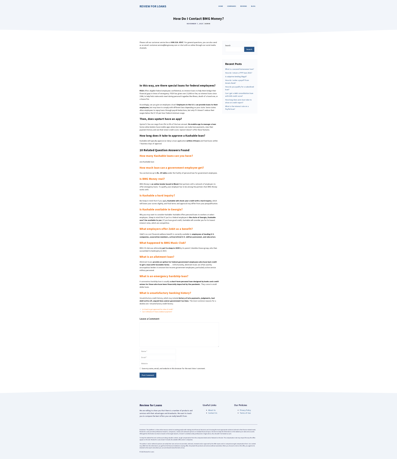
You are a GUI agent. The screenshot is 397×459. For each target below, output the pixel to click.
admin (207, 24)
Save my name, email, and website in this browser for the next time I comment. (173, 368)
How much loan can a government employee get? (172, 167)
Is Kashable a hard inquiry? (157, 195)
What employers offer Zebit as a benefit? (166, 229)
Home (220, 6)
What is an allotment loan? (157, 257)
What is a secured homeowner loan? (239, 69)
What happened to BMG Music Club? (163, 243)
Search (228, 45)
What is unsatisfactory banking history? (165, 293)
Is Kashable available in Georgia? (161, 209)
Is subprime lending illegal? (236, 76)
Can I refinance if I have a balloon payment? (157, 312)
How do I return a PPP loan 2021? (238, 73)
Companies (231, 6)
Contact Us (212, 413)
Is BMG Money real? (152, 179)
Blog (253, 6)
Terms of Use (245, 413)
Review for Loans (153, 6)
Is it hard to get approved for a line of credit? (157, 309)
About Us (212, 410)
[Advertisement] (179, 66)
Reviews (243, 6)
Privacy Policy (245, 410)
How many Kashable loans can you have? (166, 156)
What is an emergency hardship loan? (164, 276)
